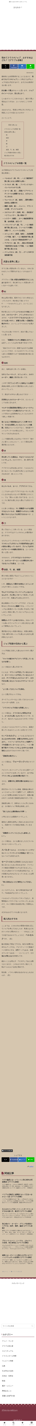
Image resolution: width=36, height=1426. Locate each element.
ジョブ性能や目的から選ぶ (12, 152)
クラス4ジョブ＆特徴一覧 (12, 129)
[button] (32, 1326)
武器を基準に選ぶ (10, 132)
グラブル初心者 (8, 1150)
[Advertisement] (18, 31)
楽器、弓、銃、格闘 (12, 149)
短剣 (7, 138)
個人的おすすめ (9, 155)
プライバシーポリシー (10, 1410)
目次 (10, 125)
